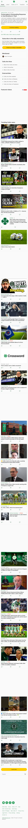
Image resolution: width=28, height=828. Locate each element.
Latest (7, 4)
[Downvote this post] (19, 31)
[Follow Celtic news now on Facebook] (10, 802)
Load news (14, 769)
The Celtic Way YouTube (6, 459)
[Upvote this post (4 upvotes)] (1, 596)
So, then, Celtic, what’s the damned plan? (12, 507)
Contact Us (4, 814)
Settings (18, 812)
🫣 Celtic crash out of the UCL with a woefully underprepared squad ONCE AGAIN (13, 461)
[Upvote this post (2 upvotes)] (1, 214)
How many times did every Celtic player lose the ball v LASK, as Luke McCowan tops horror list (13, 640)
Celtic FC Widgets (6, 810)
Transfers (22, 4)
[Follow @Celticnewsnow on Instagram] (13, 802)
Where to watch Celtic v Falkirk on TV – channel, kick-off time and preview (13, 211)
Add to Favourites (8, 67)
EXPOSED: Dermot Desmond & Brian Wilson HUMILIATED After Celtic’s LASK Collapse (12, 593)
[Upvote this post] (10, 31)
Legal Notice (4, 812)
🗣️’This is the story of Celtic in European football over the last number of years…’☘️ (14, 714)
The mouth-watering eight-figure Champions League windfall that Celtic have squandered (13, 319)
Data (19, 806)
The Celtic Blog (4, 506)
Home (2, 4)
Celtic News (4, 806)
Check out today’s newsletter (14, 47)
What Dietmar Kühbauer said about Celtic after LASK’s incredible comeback (13, 664)
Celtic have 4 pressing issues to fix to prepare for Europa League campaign (14, 388)
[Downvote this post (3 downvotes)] (10, 572)
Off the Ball (3, 712)
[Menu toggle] (1, 1)
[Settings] (26, 2)
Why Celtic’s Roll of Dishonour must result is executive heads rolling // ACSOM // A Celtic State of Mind (18, 221)
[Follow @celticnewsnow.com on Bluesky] (3, 802)
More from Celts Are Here (10, 64)
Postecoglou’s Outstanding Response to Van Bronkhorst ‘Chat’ (13, 15)
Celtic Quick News (5, 245)
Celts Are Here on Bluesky (10, 79)
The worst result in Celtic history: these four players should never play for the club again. (12, 438)
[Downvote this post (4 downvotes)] (10, 765)
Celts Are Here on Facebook (11, 84)
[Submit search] (25, 774)
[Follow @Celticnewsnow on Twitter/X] (6, 802)
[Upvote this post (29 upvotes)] (1, 765)
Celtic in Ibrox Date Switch (8, 247)
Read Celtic (3, 614)
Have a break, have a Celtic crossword (11, 365)
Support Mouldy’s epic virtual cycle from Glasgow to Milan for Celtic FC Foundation (14, 569)
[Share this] (1, 31)
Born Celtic (3, 590)
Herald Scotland (4, 317)
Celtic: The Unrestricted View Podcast (9, 735)
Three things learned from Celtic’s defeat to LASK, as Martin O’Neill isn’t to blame (12, 142)
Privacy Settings (12, 812)
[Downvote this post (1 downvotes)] (10, 368)
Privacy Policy (21, 810)
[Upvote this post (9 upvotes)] (1, 368)
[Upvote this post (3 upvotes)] (1, 620)
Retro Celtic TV (14, 810)
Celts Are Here (4, 12)
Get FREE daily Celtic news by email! (10, 34)
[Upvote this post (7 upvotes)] (1, 572)
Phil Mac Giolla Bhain (14, 513)
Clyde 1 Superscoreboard (6, 163)
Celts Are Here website (10, 76)
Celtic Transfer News (6, 808)
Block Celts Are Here (9, 70)
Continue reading (14, 27)
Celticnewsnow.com (6, 817)
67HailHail (3, 139)
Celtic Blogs (14, 808)
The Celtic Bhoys (4, 386)
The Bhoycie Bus (4, 186)
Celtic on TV (14, 4)
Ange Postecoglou (8, 56)
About (9, 806)
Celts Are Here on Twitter (10, 81)
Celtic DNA (3, 436)
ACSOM (11, 218)
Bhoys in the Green (5, 294)
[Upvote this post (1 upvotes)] (1, 168)
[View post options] (26, 139)
